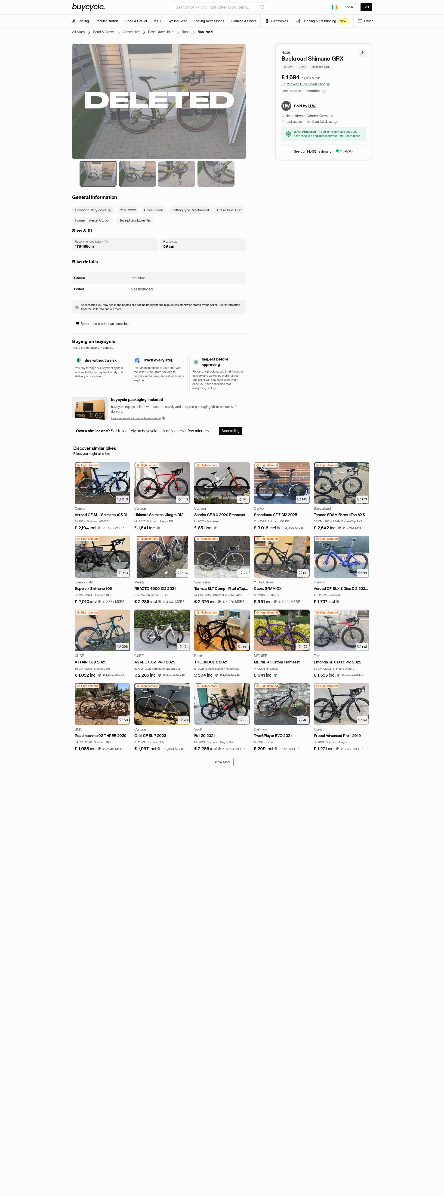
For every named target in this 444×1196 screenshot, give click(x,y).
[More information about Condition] (110, 210)
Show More (222, 762)
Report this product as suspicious (105, 324)
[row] (87, 465)
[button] (88, 528)
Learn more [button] (352, 136)
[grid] (87, 465)
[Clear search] (262, 7)
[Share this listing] (362, 53)
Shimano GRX (321, 67)
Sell (366, 7)
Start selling (230, 431)
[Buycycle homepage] (88, 7)
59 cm (288, 67)
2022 (302, 67)
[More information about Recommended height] (106, 241)
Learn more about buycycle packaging (136, 418)
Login (349, 7)
